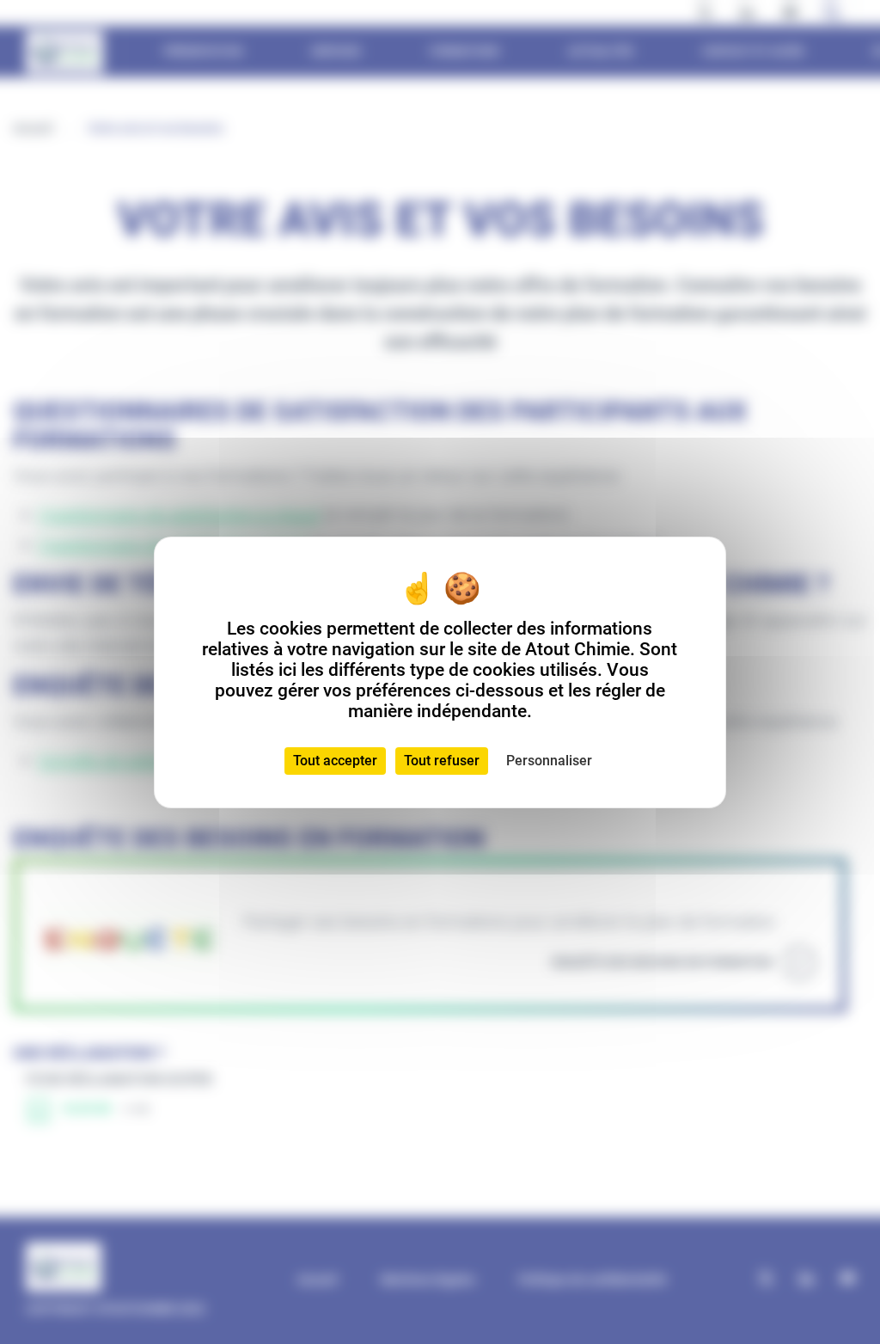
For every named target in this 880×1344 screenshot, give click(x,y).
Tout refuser (442, 760)
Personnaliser (549, 760)
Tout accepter (335, 760)
